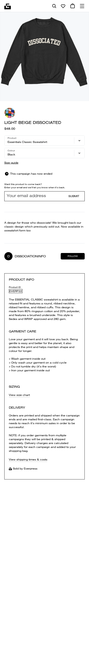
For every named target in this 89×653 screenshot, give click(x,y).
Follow (73, 256)
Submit (73, 196)
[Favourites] (63, 6)
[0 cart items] (72, 6)
